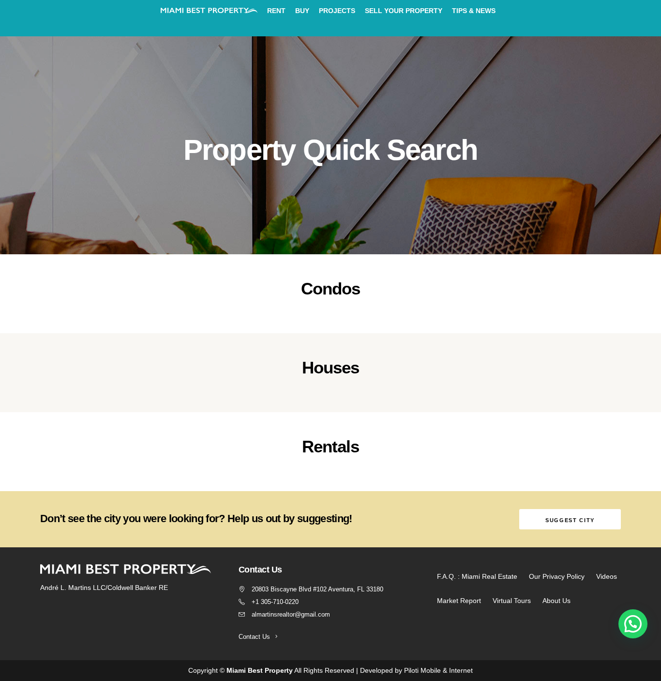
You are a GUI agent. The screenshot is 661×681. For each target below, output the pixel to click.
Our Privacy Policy (557, 576)
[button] (632, 623)
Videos (606, 576)
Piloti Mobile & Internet (438, 670)
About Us (556, 600)
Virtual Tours (512, 600)
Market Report (459, 600)
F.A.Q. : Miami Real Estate (477, 576)
